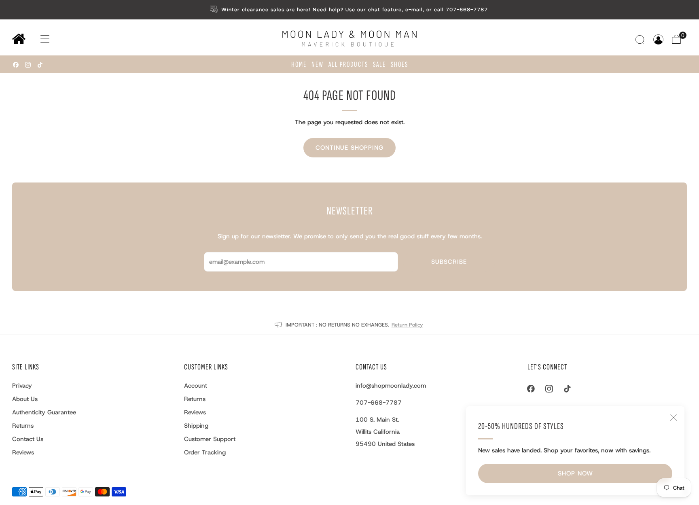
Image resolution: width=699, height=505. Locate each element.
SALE (379, 64)
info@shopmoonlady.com (391, 386)
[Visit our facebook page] (16, 65)
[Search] (640, 39)
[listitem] (350, 9)
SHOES (399, 64)
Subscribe (449, 262)
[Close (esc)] (673, 417)
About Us (25, 399)
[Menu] (37, 39)
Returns (23, 426)
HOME (299, 64)
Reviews (23, 452)
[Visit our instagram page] (28, 65)
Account (195, 386)
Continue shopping (349, 148)
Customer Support (209, 439)
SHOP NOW (575, 473)
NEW (317, 64)
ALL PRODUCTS (348, 64)
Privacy (22, 386)
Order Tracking (205, 452)
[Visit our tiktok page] (40, 65)
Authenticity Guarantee (44, 412)
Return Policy (407, 324)
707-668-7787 (379, 403)
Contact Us (27, 439)
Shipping (196, 426)
